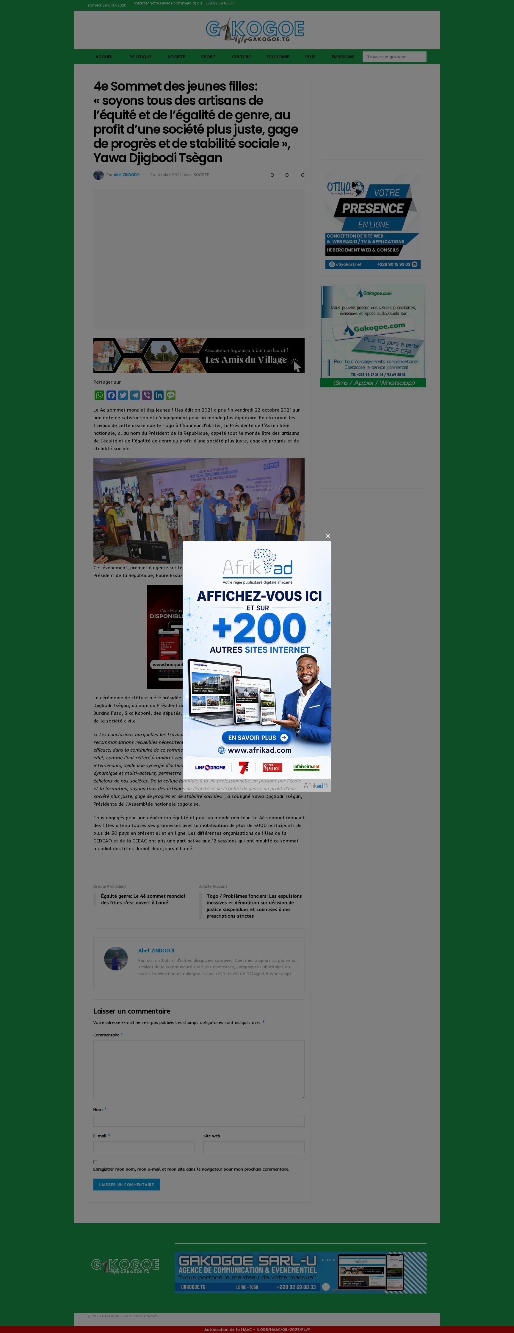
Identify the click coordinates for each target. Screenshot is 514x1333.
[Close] (328, 535)
